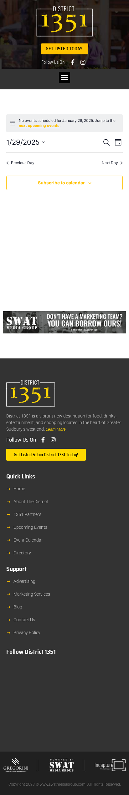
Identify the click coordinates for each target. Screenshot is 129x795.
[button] (64, 77)
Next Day (110, 162)
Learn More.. (57, 429)
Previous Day (22, 162)
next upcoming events (39, 125)
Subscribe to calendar (61, 182)
